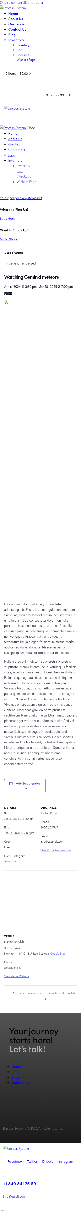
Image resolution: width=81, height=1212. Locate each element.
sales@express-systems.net (21, 197)
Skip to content (11, 2)
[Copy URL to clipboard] (19, 1101)
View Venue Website (16, 976)
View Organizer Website (55, 850)
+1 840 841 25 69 (19, 1183)
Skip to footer (33, 2)
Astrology (10, 861)
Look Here (7, 218)
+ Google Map (57, 953)
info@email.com (14, 1196)
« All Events (13, 252)
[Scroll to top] (2, 1209)
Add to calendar (28, 783)
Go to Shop (8, 239)
